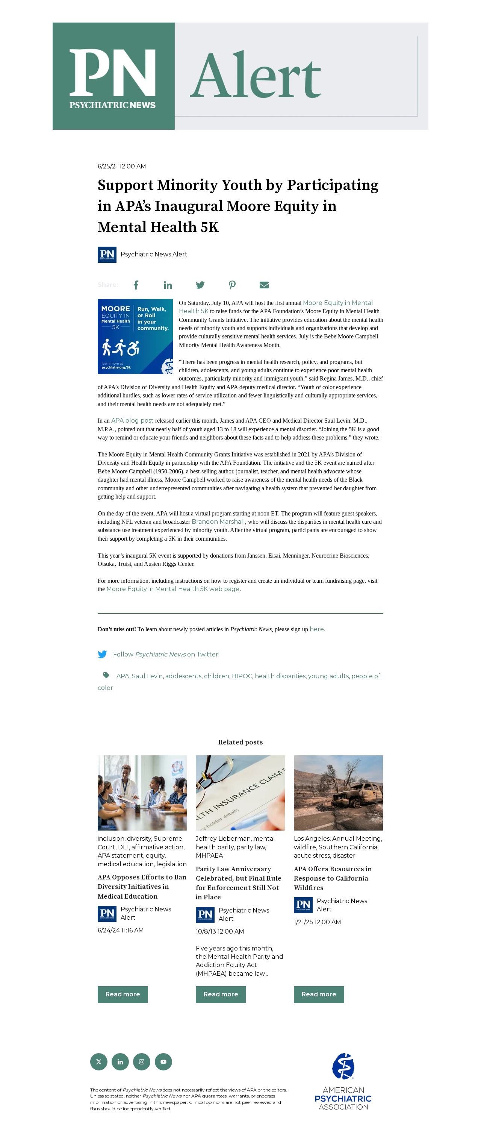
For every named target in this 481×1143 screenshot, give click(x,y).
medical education (126, 864)
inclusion (111, 838)
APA (122, 676)
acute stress (312, 855)
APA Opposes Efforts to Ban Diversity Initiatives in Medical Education (142, 886)
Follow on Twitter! (166, 654)
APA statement (120, 855)
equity (155, 855)
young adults (328, 676)
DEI (123, 847)
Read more (123, 994)
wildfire (305, 847)
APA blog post (132, 420)
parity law (250, 847)
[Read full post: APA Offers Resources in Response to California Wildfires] (338, 793)
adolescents (183, 676)
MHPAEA (209, 855)
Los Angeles (312, 838)
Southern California (348, 847)
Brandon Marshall (218, 521)
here (317, 629)
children (216, 676)
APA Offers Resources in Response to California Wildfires (333, 878)
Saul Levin (147, 676)
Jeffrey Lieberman (223, 838)
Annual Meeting (356, 838)
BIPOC (242, 676)
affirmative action (157, 847)
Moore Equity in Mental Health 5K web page (172, 589)
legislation (171, 864)
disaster (344, 855)
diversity (139, 838)
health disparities (280, 676)
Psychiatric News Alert (154, 254)
